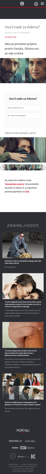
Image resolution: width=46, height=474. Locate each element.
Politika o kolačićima (23, 469)
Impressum (13, 465)
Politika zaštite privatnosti (23, 467)
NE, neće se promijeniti (17, 115)
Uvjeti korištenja (29, 465)
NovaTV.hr (23, 3)
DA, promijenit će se (15, 108)
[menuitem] (36, 4)
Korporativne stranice (23, 471)
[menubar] (36, 4)
